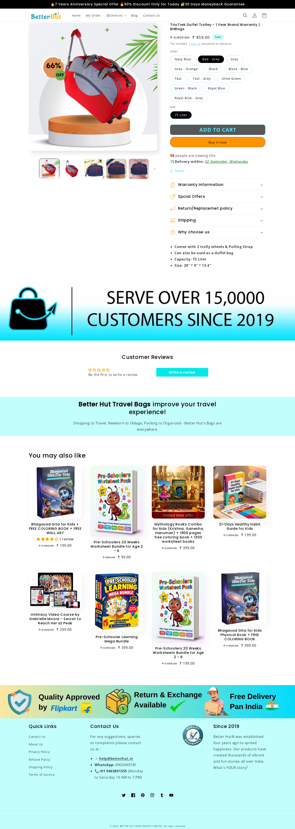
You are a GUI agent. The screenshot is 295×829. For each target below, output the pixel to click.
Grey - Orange (186, 69)
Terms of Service (42, 775)
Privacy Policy (39, 752)
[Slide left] (33, 169)
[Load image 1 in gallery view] (49, 169)
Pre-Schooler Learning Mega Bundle (117, 639)
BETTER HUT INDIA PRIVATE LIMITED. (141, 825)
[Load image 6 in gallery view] (139, 169)
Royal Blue (216, 88)
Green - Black (186, 88)
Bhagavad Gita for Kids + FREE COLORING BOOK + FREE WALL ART (55, 528)
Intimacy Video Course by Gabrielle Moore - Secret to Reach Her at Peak (55, 618)
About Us (36, 744)
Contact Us (37, 737)
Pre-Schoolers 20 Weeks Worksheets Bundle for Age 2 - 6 (178, 652)
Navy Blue (183, 59)
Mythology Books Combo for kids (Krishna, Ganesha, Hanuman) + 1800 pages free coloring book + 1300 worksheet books (178, 533)
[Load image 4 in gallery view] (94, 169)
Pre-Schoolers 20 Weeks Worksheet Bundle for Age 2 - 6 (116, 546)
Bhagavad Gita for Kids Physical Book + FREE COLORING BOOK (240, 634)
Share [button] (179, 171)
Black (213, 69)
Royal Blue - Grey (189, 98)
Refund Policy (39, 759)
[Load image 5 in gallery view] (116, 169)
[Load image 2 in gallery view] (72, 169)
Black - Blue (238, 69)
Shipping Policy (41, 767)
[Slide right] (154, 169)
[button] (115, 15)
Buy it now (218, 142)
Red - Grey (211, 59)
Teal (178, 78)
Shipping (194, 43)
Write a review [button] (182, 372)
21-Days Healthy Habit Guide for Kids (240, 526)
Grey (234, 59)
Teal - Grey (202, 78)
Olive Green (231, 78)
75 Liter (181, 115)
